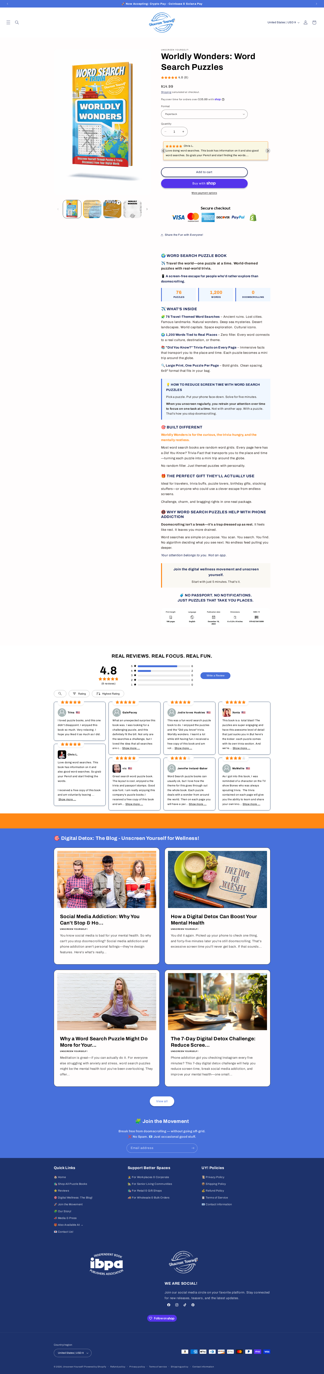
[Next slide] (267, 150)
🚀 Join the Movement (68, 1204)
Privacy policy (137, 1367)
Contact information (203, 1367)
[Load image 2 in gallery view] (92, 209)
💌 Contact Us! (64, 1231)
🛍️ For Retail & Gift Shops (145, 1190)
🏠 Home (60, 1177)
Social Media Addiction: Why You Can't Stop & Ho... (100, 920)
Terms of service (158, 1367)
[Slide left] (58, 209)
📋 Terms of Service (215, 1197)
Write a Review (215, 675)
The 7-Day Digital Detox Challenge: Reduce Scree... (213, 1042)
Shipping (166, 92)
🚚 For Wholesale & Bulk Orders (149, 1197)
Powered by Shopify (95, 1367)
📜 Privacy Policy (213, 1177)
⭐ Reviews (61, 1190)
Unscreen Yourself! (73, 1367)
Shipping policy (179, 1367)
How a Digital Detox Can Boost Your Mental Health (214, 920)
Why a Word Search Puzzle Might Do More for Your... (104, 1042)
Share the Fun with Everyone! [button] (184, 234)
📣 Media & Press (65, 1218)
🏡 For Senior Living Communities (150, 1183)
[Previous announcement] (7, 4)
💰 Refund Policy (213, 1190)
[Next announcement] (316, 4)
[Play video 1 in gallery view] (112, 209)
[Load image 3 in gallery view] (132, 209)
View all (162, 1101)
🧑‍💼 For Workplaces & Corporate (148, 1177)
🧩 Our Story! (63, 1211)
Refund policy (117, 1367)
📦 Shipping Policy (214, 1183)
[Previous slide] (163, 150)
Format (165, 106)
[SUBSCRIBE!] (193, 1148)
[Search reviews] (60, 693)
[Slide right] (147, 209)
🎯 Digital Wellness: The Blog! (73, 1197)
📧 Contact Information (217, 1204)
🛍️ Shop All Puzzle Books (70, 1183)
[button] (8, 22)
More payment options (204, 192)
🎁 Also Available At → (68, 1224)
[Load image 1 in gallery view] (72, 209)
